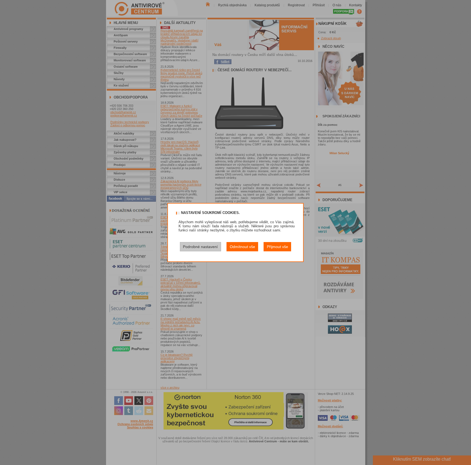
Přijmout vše (277, 247)
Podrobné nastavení (200, 247)
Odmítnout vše (242, 247)
